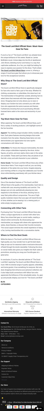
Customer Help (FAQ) (8, 377)
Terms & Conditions (7, 348)
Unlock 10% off (4, 402)
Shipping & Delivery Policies (10, 365)
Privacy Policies (6, 350)
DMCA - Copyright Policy (9, 353)
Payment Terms (6, 368)
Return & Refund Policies (9, 371)
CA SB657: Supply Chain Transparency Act (14, 356)
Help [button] (40, 408)
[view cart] (41, 6)
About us (4, 345)
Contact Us (4, 374)
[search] (38, 6)
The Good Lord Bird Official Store (13, 70)
